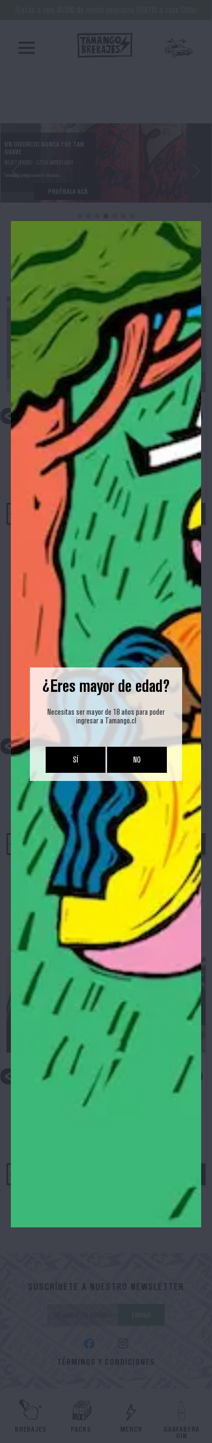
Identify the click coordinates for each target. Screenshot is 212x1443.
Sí (75, 759)
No (137, 759)
